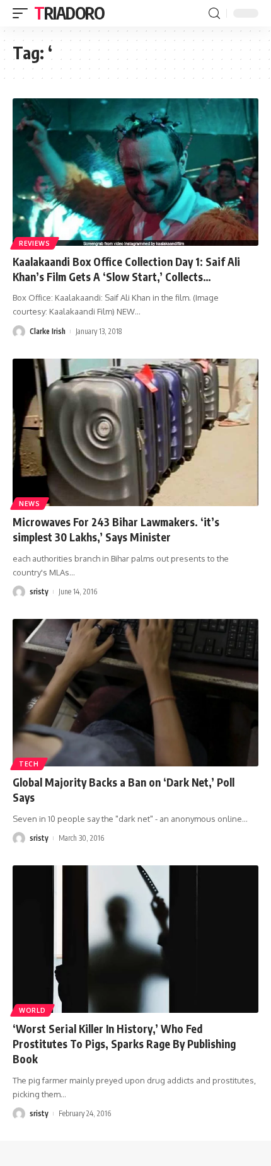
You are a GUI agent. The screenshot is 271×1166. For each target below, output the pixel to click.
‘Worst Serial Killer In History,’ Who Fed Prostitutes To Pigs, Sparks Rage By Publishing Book (124, 1044)
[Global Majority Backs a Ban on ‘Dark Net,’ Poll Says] (135, 692)
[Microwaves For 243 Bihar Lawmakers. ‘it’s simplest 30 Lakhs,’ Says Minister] (135, 432)
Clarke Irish (48, 331)
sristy (39, 591)
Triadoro (69, 13)
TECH (29, 764)
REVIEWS (34, 243)
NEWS (29, 503)
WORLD (32, 1010)
